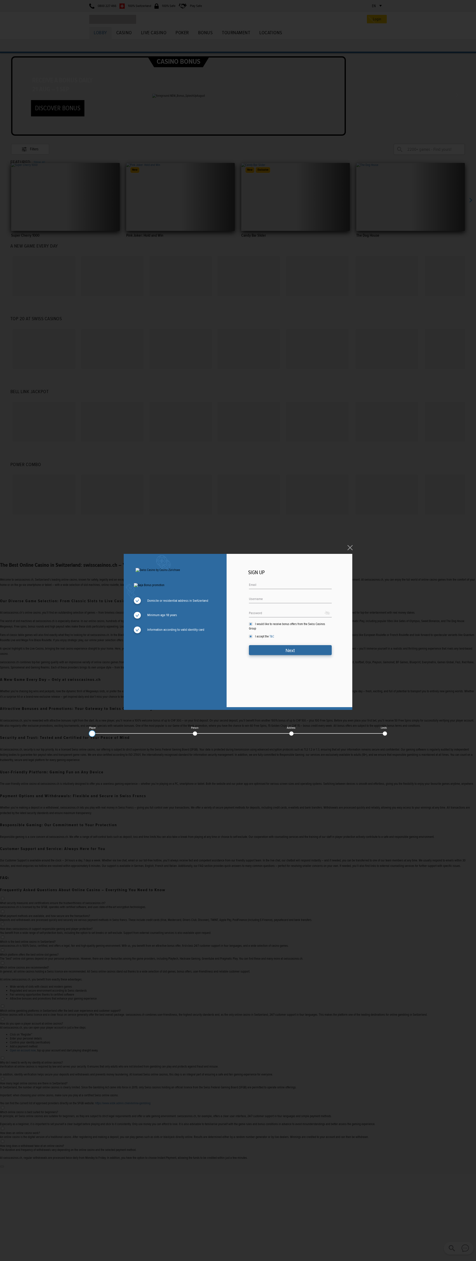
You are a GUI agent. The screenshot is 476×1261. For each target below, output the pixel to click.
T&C (271, 636)
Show (328, 613)
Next (290, 650)
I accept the (264, 636)
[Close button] (350, 548)
